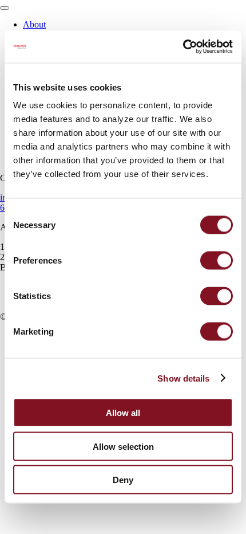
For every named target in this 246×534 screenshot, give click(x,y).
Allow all (123, 413)
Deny (123, 480)
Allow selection (123, 446)
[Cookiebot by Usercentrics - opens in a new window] (183, 47)
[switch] (216, 261)
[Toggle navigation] (4, 8)
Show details (183, 378)
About (34, 24)
